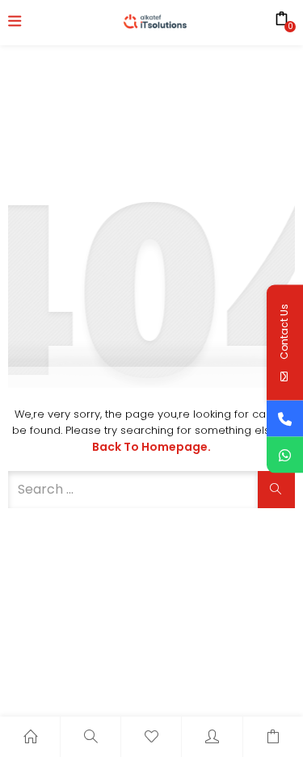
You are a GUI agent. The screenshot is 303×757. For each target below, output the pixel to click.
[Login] (212, 737)
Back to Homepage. (151, 447)
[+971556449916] (285, 454)
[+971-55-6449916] (285, 418)
